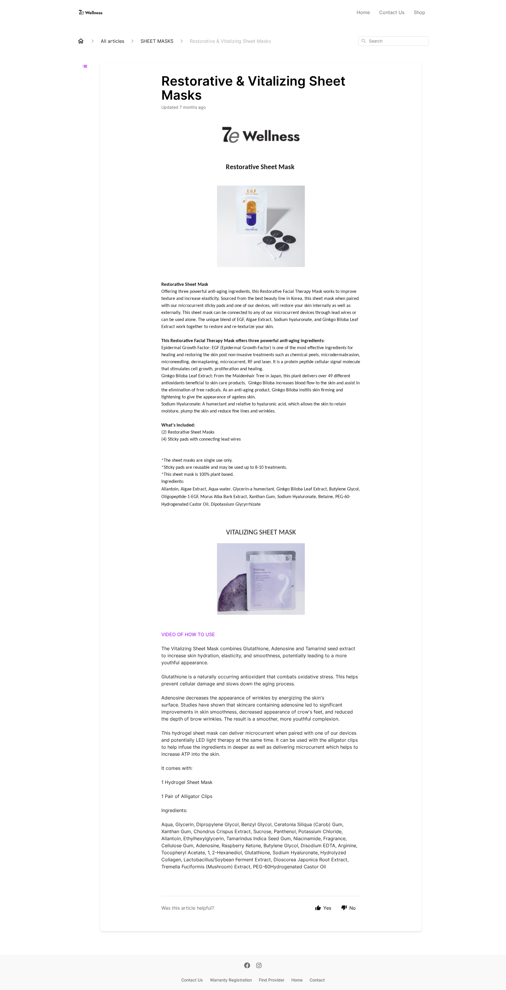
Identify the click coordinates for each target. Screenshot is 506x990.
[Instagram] (258, 966)
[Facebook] (247, 966)
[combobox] (393, 41)
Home (363, 12)
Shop (419, 12)
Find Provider (271, 979)
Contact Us (391, 12)
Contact (317, 979)
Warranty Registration (231, 979)
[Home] (80, 41)
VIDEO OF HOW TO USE (188, 634)
